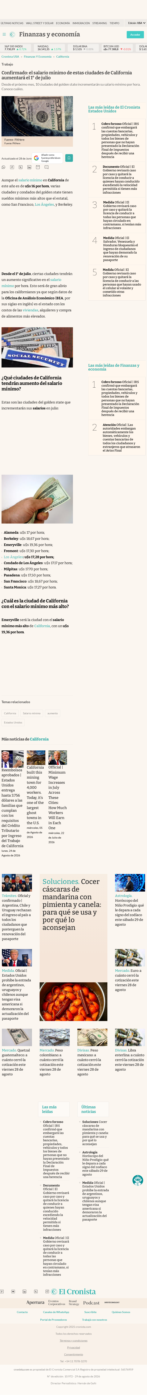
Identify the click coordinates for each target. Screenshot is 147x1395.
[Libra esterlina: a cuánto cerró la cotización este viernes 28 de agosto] (130, 1037)
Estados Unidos (13, 722)
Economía (63, 23)
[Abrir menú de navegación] (4, 34)
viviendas (30, 310)
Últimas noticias (12, 23)
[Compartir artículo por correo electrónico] (38, 167)
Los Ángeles (44, 204)
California (62, 56)
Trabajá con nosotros (94, 1319)
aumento (52, 713)
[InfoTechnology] (112, 1303)
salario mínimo (30, 180)
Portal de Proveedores (53, 1319)
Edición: (135, 23)
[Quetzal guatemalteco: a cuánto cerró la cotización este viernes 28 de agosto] (17, 1037)
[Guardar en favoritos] (69, 158)
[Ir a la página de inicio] (73, 1292)
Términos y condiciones (73, 1340)
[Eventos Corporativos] (56, 1303)
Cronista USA (10, 56)
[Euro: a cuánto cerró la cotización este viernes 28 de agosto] (130, 957)
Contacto (22, 1312)
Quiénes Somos (121, 1312)
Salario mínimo (32, 713)
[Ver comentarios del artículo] (46, 167)
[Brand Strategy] (74, 1303)
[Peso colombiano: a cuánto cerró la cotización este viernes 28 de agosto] (55, 1037)
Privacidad (73, 1347)
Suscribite (90, 1312)
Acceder (135, 34)
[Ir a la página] (12, 34)
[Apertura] (35, 1303)
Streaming (99, 23)
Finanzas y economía (37, 56)
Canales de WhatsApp (56, 1312)
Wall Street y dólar (39, 23)
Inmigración (81, 23)
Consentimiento (73, 1354)
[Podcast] (91, 1303)
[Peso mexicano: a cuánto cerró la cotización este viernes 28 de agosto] (92, 1037)
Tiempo (114, 23)
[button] (137, 1180)
